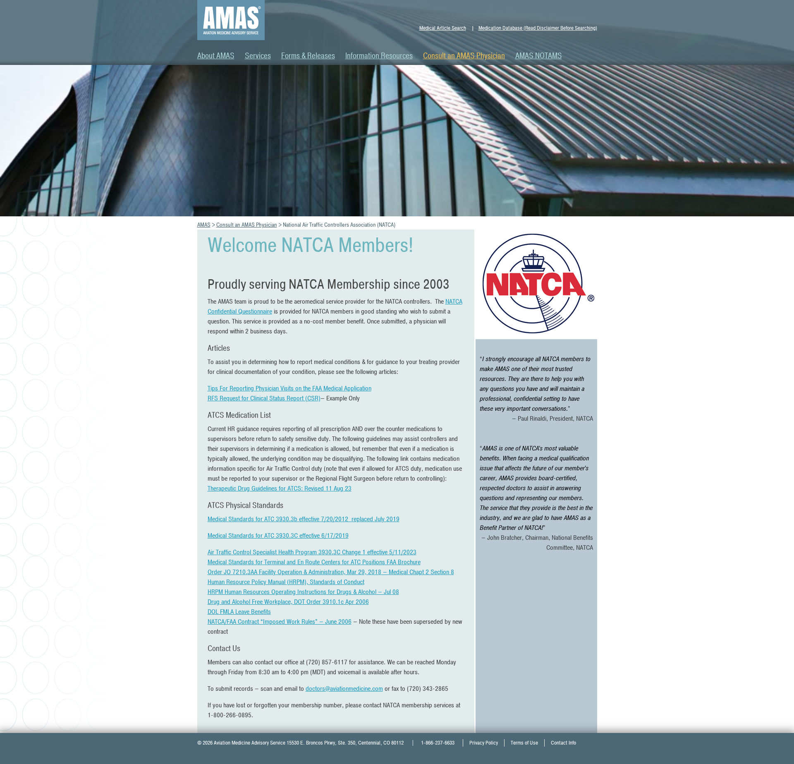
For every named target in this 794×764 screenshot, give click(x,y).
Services (258, 55)
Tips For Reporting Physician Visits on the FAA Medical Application (289, 388)
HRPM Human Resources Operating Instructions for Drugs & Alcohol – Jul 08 (303, 591)
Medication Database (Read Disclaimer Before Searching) (537, 28)
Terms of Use (524, 743)
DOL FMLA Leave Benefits (239, 611)
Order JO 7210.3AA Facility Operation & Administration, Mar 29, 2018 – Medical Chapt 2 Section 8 (331, 572)
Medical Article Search (442, 28)
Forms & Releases (308, 55)
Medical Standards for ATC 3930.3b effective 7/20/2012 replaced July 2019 (303, 519)
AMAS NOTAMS (538, 55)
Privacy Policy (483, 743)
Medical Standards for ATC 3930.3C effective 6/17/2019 (278, 535)
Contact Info (563, 743)
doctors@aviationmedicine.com (344, 688)
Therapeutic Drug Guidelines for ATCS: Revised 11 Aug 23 (280, 488)
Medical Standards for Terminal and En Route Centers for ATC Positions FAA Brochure (314, 562)
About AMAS (215, 55)
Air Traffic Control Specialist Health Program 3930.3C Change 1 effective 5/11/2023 (312, 552)
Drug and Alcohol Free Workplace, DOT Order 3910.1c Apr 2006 (288, 601)
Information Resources (379, 55)
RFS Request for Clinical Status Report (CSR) (264, 398)
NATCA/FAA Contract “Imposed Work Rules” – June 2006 (280, 621)
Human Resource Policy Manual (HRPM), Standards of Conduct (286, 582)
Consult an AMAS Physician (464, 55)
